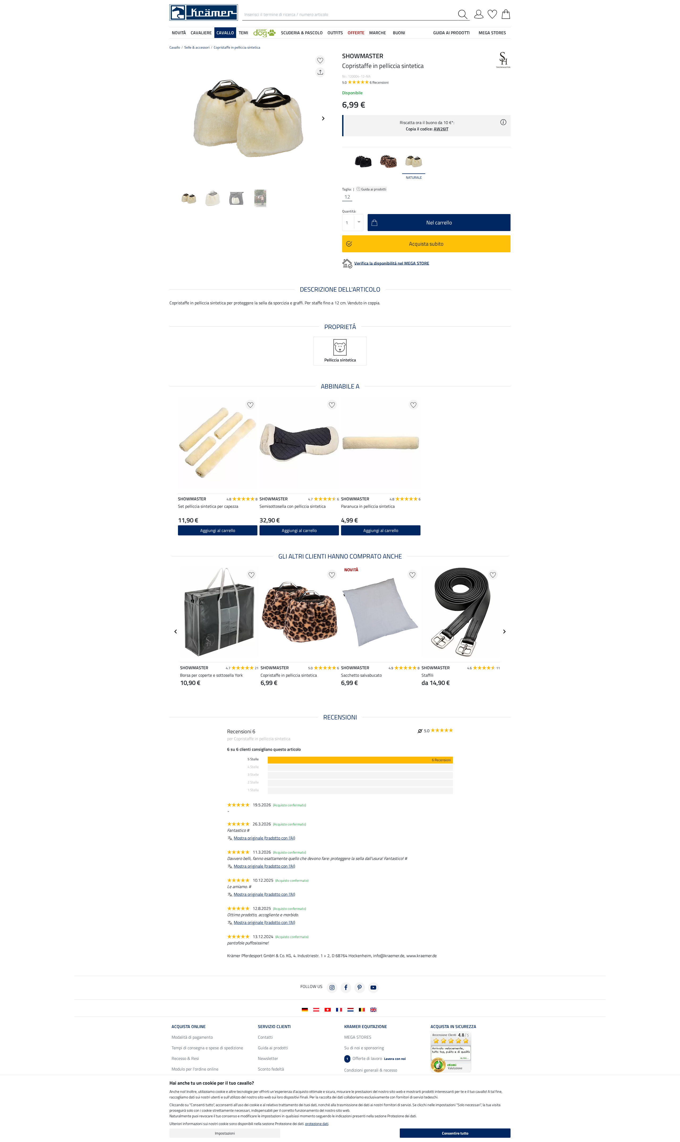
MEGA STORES (492, 32)
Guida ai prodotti (374, 189)
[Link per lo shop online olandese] (351, 1009)
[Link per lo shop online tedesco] (306, 1009)
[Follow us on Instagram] (332, 987)
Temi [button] (243, 32)
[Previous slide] (173, 118)
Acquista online (189, 1026)
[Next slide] (323, 118)
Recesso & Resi (185, 1058)
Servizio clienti (274, 1026)
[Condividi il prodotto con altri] (320, 72)
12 (347, 197)
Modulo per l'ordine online (195, 1069)
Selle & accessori (197, 47)
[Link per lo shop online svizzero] (329, 1009)
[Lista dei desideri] (492, 13)
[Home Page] (203, 12)
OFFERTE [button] (356, 32)
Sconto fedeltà (271, 1069)
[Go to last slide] (176, 631)
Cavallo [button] (225, 32)
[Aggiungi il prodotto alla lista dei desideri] (320, 60)
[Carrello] (506, 13)
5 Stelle (253, 759)
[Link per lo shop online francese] (340, 1009)
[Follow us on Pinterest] (359, 987)
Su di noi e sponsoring (364, 1048)
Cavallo (174, 47)
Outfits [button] (335, 32)
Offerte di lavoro (376, 1058)
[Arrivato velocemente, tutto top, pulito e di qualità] (451, 1052)
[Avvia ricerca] (464, 14)
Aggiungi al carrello (380, 530)
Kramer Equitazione (365, 1026)
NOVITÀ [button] (179, 32)
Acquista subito (426, 244)
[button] (264, 32)
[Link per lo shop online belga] (363, 1009)
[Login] (478, 13)
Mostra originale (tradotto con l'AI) (264, 838)
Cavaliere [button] (201, 32)
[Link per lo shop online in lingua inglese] (374, 1009)
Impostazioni (225, 1133)
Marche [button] (377, 32)
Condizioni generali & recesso (370, 1070)
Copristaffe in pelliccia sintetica (237, 47)
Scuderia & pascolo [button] (302, 32)
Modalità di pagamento (192, 1037)
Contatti (265, 1037)
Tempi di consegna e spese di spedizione (207, 1048)
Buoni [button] (399, 32)
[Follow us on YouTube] (373, 987)
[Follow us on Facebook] (346, 987)
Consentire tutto (455, 1133)
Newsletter (268, 1058)
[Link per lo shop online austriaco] (317, 1009)
